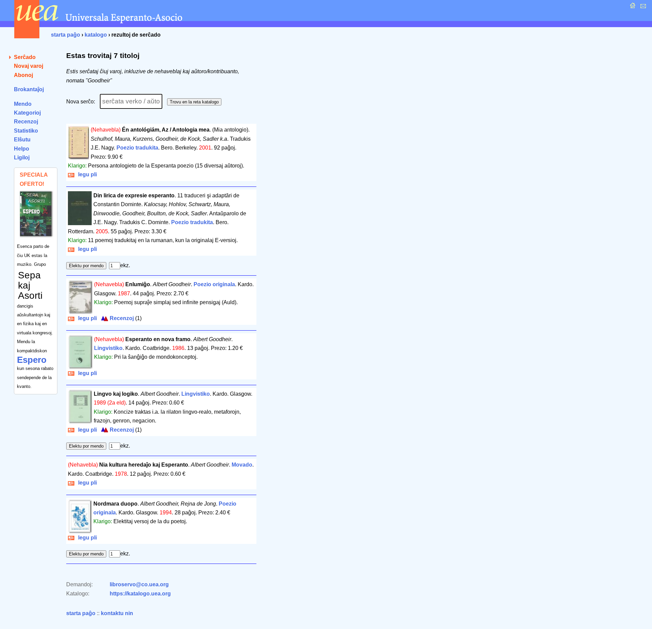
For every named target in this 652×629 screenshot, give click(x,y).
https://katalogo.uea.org (140, 593)
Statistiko (26, 131)
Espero (32, 360)
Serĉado (25, 57)
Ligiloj (22, 157)
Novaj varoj (28, 66)
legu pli (86, 174)
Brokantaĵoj (29, 89)
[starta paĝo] (631, 7)
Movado (242, 465)
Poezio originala (214, 284)
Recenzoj (26, 121)
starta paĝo (65, 35)
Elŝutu (22, 139)
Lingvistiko (108, 348)
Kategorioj (27, 113)
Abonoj (23, 75)
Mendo (23, 104)
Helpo (21, 149)
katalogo (96, 35)
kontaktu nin (117, 613)
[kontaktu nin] (642, 7)
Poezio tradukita (137, 148)
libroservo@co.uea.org (139, 584)
